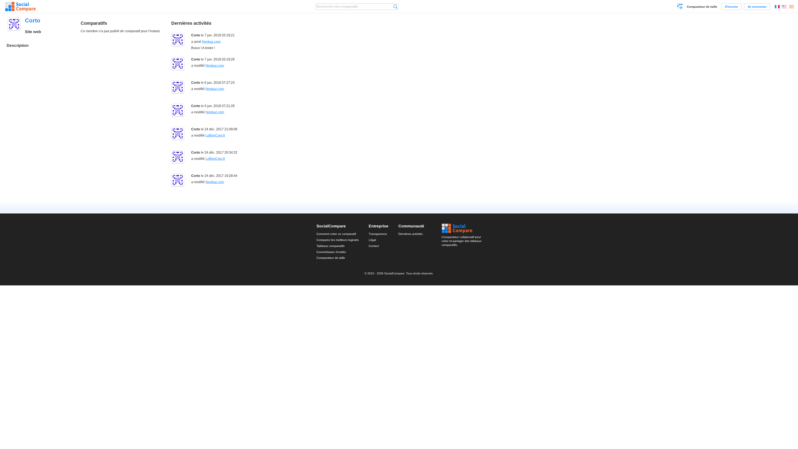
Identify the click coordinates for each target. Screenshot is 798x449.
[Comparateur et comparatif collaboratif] (20, 6)
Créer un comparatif (680, 7)
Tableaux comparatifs (330, 246)
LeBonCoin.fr (215, 135)
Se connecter (757, 6)
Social (462, 228)
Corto (195, 35)
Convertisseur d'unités (331, 252)
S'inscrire (731, 6)
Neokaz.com (211, 41)
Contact (374, 246)
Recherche (395, 7)
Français (777, 6)
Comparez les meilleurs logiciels (337, 240)
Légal (372, 240)
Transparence (378, 234)
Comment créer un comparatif (336, 234)
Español (791, 6)
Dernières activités (410, 234)
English (784, 6)
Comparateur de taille (702, 6)
